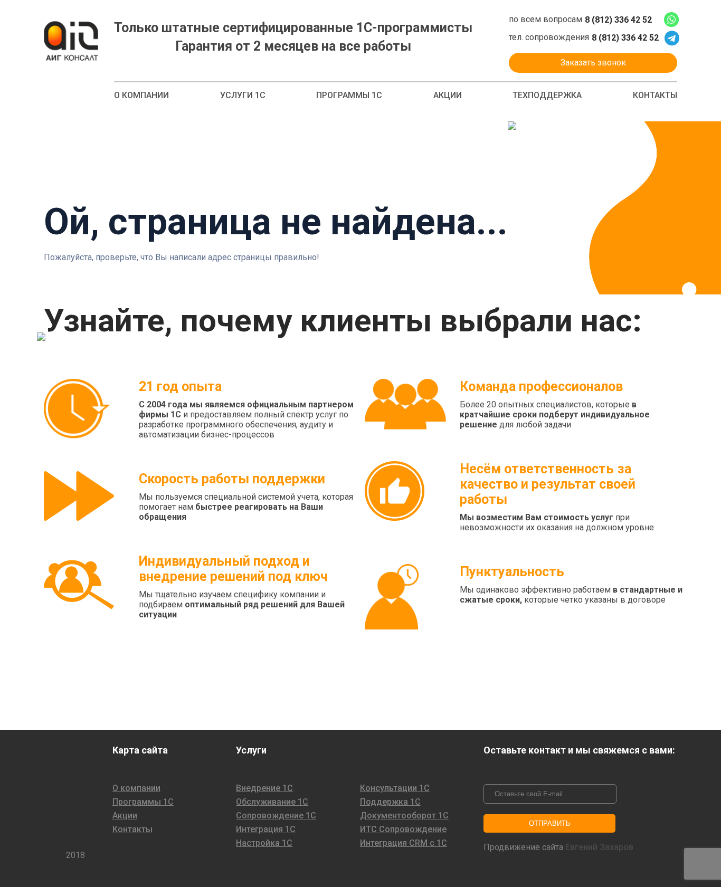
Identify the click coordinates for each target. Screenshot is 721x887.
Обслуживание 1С (272, 802)
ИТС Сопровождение (403, 829)
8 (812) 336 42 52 (618, 20)
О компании (141, 95)
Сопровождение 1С (276, 816)
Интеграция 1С (266, 829)
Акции (447, 95)
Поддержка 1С (390, 802)
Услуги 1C (242, 95)
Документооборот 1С (404, 816)
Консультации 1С (395, 788)
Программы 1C (349, 95)
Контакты (655, 95)
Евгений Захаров (599, 847)
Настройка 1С (264, 843)
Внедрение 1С (264, 788)
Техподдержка (547, 95)
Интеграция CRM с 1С (403, 843)
